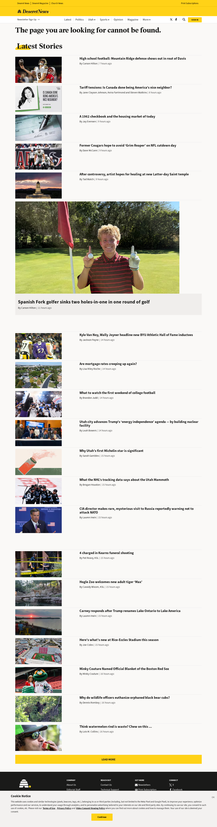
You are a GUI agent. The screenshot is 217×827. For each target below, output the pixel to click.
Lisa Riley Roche (91, 369)
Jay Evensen (89, 121)
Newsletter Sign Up (26, 19)
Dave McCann (90, 150)
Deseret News (23, 3)
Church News (57, 3)
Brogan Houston (91, 484)
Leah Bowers (89, 430)
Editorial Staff (73, 789)
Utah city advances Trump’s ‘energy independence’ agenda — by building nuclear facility (139, 424)
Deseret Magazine (40, 3)
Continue (101, 817)
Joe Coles (88, 645)
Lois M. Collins (90, 731)
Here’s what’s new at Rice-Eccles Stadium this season (119, 640)
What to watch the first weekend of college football (117, 393)
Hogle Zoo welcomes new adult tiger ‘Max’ (111, 582)
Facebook (177, 789)
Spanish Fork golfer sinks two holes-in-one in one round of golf (84, 302)
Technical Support (110, 789)
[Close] (213, 798)
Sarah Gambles (91, 455)
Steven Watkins (138, 92)
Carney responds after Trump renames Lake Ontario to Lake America (130, 611)
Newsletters (144, 785)
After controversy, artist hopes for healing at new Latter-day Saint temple (134, 174)
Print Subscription (147, 789)
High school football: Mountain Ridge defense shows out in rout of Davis (133, 58)
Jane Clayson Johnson (94, 92)
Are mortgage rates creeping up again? (108, 364)
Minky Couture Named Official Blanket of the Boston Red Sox (124, 669)
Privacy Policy (64, 808)
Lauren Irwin (89, 517)
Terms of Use (49, 808)
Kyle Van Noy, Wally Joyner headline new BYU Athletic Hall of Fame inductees (136, 335)
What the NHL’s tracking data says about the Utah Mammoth (124, 479)
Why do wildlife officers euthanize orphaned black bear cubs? (125, 697)
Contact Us (106, 785)
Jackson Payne (91, 340)
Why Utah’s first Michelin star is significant (111, 450)
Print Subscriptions (189, 3)
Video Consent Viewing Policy (90, 808)
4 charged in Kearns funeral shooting (107, 553)
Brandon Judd (90, 398)
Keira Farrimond (116, 92)
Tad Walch (88, 179)
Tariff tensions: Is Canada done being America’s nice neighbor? (126, 87)
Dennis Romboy (91, 702)
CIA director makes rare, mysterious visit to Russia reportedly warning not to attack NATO (137, 510)
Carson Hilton (90, 63)
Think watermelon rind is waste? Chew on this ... (116, 726)
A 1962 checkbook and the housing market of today (117, 116)
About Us (71, 785)
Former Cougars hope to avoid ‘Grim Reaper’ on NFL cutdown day (128, 145)
